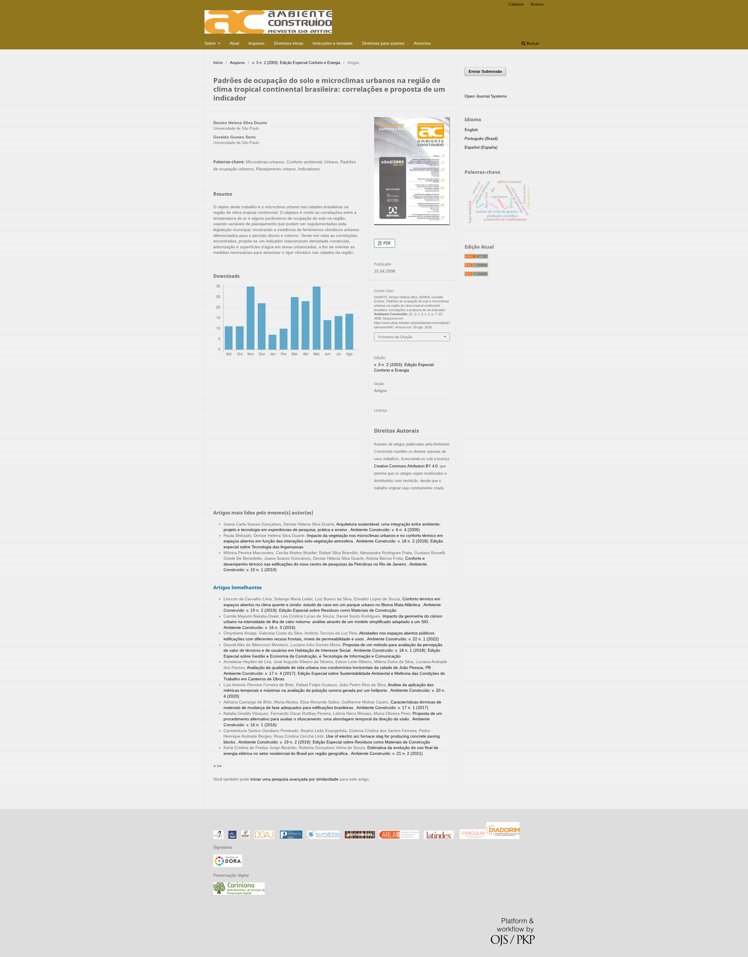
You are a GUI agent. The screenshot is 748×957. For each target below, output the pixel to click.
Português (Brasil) (481, 138)
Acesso (537, 4)
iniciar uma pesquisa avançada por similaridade (294, 779)
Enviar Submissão (485, 71)
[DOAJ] (264, 837)
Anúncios (422, 43)
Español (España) (481, 147)
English (471, 129)
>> (219, 766)
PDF (386, 243)
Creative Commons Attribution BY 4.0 (405, 466)
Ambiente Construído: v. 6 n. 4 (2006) (385, 529)
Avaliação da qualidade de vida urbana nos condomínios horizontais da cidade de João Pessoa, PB (339, 667)
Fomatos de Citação (395, 336)
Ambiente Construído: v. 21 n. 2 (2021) (387, 753)
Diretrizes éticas (288, 43)
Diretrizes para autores (383, 43)
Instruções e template (333, 43)
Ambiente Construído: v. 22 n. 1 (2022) (403, 639)
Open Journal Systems (486, 96)
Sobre (211, 43)
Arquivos (256, 43)
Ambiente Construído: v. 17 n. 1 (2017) (392, 707)
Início (218, 62)
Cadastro (516, 4)
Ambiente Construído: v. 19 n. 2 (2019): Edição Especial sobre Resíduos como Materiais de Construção (334, 742)
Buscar (532, 43)
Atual (234, 43)
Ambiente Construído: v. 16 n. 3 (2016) (259, 627)
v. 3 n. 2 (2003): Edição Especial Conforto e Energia (296, 62)
